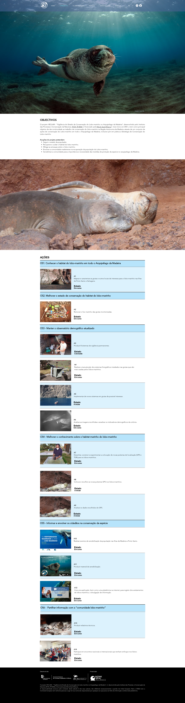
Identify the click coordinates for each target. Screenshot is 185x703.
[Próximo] (173, 205)
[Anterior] (12, 205)
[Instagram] (137, 5)
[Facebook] (140, 5)
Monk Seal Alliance (104, 127)
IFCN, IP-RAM (77, 127)
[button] (55, 279)
